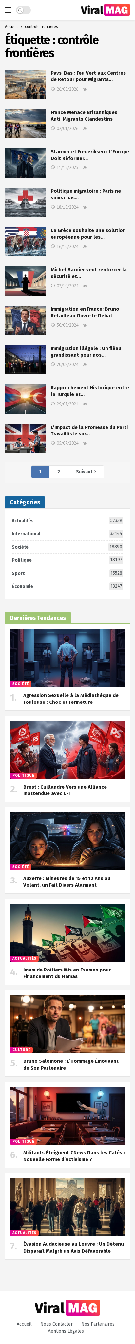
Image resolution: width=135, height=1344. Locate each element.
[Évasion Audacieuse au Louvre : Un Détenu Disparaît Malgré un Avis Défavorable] (67, 1207)
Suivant (84, 472)
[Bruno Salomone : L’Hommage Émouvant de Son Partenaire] (67, 1024)
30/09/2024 (67, 325)
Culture (21, 1050)
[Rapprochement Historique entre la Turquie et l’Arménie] (25, 399)
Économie (67, 586)
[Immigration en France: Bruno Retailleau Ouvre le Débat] (25, 320)
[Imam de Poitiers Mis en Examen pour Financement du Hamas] (67, 933)
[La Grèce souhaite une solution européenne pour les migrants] (25, 241)
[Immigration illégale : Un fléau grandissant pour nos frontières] (25, 359)
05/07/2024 (67, 443)
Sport (67, 573)
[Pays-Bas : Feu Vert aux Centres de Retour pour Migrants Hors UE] (25, 84)
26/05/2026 (67, 89)
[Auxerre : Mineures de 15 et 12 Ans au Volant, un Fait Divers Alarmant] (67, 841)
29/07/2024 (67, 404)
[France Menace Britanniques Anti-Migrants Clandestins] (25, 123)
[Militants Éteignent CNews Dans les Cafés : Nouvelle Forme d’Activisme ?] (67, 1116)
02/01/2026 (67, 128)
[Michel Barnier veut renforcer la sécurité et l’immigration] (25, 281)
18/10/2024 (67, 207)
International (67, 534)
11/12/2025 (67, 167)
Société (67, 547)
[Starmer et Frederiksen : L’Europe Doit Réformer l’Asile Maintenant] (25, 163)
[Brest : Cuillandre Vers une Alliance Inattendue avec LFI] (67, 750)
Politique (67, 560)
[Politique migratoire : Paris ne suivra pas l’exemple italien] (25, 202)
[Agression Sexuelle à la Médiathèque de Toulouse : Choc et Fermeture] (67, 658)
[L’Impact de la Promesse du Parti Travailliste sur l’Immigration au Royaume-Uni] (25, 438)
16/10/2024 (67, 246)
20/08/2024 (67, 364)
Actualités (67, 520)
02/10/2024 (67, 286)
